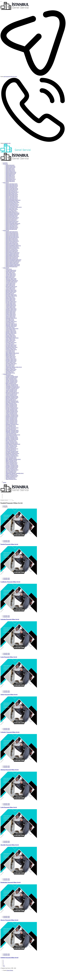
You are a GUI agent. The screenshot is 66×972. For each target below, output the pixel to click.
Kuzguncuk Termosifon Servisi (12, 455)
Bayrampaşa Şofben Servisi (11, 295)
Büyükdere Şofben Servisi (11, 360)
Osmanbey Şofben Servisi (11, 358)
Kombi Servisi (6, 230)
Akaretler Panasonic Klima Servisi (10, 845)
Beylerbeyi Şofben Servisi (11, 301)
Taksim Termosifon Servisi (11, 479)
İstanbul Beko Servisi (10, 168)
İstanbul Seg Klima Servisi (11, 220)
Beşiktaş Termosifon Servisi (11, 404)
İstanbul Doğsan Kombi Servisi (12, 246)
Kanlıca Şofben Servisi (10, 339)
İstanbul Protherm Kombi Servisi (12, 256)
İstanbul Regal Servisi (10, 177)
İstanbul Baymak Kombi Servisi (12, 237)
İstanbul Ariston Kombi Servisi (12, 235)
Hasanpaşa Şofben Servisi (11, 333)
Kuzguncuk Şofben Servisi (11, 349)
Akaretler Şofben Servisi (11, 274)
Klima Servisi (6, 182)
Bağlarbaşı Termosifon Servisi (12, 396)
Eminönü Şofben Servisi (11, 311)
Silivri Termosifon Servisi (11, 472)
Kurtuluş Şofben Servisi (10, 335)
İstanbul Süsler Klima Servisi (11, 222)
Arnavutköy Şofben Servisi (11, 281)
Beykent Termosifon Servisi (11, 405)
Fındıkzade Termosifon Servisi (12, 432)
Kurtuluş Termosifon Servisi (11, 441)
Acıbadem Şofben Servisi (11, 270)
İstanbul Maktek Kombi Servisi (12, 255)
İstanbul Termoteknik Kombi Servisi (13, 260)
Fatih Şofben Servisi (10, 319)
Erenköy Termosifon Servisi (11, 419)
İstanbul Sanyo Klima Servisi (12, 218)
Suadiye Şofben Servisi (10, 368)
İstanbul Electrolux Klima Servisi (12, 202)
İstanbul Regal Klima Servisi (11, 216)
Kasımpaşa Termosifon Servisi (12, 448)
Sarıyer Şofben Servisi (10, 364)
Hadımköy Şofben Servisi (11, 332)
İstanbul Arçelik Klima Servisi (12, 188)
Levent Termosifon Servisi (11, 456)
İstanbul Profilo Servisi (10, 176)
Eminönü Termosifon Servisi (11, 417)
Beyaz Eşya (5, 163)
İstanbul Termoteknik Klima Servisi (13, 223)
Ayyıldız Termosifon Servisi (11, 389)
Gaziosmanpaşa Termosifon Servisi (13, 434)
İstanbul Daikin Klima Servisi (12, 198)
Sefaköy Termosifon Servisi (11, 423)
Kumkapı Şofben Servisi (11, 348)
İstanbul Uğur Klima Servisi (11, 225)
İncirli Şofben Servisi (10, 322)
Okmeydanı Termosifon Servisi (12, 430)
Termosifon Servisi (7, 374)
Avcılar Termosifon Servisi (11, 395)
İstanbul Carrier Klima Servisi (12, 196)
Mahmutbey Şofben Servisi (11, 325)
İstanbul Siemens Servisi (11, 179)
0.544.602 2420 (7, 143)
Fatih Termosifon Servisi (11, 425)
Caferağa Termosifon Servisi (11, 410)
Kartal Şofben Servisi (10, 341)
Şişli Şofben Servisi (10, 371)
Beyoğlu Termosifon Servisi (11, 409)
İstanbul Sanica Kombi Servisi (12, 257)
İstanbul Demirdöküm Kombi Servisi (13, 245)
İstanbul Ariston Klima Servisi (12, 189)
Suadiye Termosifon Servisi (11, 474)
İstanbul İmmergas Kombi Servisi (12, 252)
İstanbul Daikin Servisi (10, 170)
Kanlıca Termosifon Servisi (11, 445)
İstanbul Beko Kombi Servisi (11, 238)
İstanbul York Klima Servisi (11, 229)
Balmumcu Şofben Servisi (11, 369)
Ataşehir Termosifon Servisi (11, 393)
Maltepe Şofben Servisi (10, 354)
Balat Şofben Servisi (10, 293)
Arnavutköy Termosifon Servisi (12, 388)
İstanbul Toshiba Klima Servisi (12, 224)
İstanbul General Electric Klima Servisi (14, 207)
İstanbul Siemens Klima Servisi (12, 221)
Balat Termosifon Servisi (11, 399)
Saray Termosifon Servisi (11, 449)
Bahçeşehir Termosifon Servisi (12, 397)
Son (4, 965)
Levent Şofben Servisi (10, 350)
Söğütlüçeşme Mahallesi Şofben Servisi (14, 367)
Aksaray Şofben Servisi (10, 276)
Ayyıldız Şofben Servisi (10, 283)
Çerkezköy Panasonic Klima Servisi (10, 732)
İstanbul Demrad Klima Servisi (12, 201)
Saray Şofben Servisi (10, 343)
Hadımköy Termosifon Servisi (12, 438)
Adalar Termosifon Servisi (11, 378)
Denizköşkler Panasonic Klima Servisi (10, 882)
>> (3, 964)
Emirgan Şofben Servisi (10, 312)
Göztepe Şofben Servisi (10, 329)
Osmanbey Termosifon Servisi (12, 465)
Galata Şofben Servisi (10, 327)
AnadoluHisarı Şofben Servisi (12, 280)
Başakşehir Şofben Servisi (11, 294)
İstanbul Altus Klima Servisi (11, 187)
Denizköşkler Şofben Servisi (11, 347)
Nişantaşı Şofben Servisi (11, 356)
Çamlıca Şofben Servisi (10, 307)
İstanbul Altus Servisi (10, 165)
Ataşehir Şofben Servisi (10, 287)
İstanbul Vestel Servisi (10, 181)
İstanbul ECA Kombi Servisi (11, 249)
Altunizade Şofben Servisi (11, 279)
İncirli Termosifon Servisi (11, 428)
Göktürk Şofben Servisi (10, 370)
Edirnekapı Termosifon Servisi (12, 416)
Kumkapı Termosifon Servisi (11, 454)
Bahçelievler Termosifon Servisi (12, 392)
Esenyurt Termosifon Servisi (11, 421)
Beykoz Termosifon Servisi (11, 406)
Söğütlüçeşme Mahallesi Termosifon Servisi (14, 473)
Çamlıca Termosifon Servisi (11, 413)
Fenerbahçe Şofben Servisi (11, 321)
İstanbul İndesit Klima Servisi (12, 209)
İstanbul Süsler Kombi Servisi (12, 258)
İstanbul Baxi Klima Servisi (11, 190)
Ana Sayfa (5, 162)
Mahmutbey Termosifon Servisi (12, 431)
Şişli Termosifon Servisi (10, 478)
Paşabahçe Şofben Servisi (11, 361)
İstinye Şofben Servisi (10, 334)
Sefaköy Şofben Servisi (10, 316)
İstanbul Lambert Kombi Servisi (12, 253)
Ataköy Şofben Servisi (10, 285)
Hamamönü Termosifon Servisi (12, 424)
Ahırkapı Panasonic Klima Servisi (9, 769)
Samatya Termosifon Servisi (11, 468)
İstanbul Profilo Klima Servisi (12, 215)
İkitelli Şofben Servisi (10, 277)
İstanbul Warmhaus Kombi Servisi (13, 265)
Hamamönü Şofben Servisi (11, 318)
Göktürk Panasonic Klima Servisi (9, 957)
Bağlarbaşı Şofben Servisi (11, 290)
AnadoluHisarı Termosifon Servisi (13, 386)
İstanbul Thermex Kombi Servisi (12, 262)
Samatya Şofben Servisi (10, 362)
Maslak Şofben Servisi (10, 355)
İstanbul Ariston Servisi (10, 167)
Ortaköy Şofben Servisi (10, 357)
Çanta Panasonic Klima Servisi (9, 657)
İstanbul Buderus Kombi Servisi (12, 241)
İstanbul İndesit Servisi (10, 174)
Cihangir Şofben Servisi (10, 306)
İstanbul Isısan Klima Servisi (11, 208)
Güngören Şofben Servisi (11, 330)
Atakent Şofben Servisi (10, 284)
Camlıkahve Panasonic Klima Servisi (10, 581)
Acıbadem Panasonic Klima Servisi (10, 619)
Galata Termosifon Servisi (11, 433)
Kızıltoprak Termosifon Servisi (12, 451)
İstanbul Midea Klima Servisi (12, 211)
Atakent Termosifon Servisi (11, 390)
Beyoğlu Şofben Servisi (10, 302)
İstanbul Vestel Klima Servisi (11, 228)
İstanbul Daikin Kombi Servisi (12, 243)
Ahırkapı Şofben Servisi (10, 273)
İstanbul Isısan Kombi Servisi (12, 251)
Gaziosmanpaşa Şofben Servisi (12, 328)
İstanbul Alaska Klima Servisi (12, 186)
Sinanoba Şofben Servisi (11, 271)
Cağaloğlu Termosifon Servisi (12, 411)
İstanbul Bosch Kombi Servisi (12, 239)
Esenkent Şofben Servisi (11, 314)
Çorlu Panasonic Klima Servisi (9, 807)
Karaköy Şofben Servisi (10, 340)
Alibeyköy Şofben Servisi (11, 278)
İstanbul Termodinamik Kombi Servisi (13, 259)
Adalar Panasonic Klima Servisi (9, 694)
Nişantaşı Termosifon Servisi (11, 462)
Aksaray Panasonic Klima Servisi (9, 920)
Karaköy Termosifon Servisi (11, 446)
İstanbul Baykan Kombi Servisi (12, 236)
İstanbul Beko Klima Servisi (11, 193)
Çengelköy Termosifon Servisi (12, 414)
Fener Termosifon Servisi (11, 426)
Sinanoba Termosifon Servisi (11, 377)
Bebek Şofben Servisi (10, 297)
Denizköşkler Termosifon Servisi (12, 453)
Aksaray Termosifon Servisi (11, 382)
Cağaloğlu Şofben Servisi (11, 305)
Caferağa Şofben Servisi (11, 304)
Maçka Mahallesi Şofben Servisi (12, 353)
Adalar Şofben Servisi (10, 272)
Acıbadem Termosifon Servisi (12, 376)
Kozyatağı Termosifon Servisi (12, 452)
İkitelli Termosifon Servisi (11, 383)
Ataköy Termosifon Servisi (11, 391)
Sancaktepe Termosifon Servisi (12, 469)
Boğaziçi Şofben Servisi (10, 292)
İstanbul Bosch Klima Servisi (12, 195)
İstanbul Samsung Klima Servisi (12, 217)
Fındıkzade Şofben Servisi (11, 326)
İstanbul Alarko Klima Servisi (12, 184)
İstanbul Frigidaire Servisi (11, 172)
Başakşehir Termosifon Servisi (12, 400)
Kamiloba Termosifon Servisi (12, 442)
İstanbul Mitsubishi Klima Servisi (12, 213)
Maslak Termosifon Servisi (11, 461)
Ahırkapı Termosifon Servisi (11, 379)
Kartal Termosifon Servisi (11, 447)
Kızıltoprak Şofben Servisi (11, 344)
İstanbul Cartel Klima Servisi (11, 197)
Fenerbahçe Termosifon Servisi (12, 427)
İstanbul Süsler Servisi (10, 180)
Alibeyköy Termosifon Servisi (12, 384)
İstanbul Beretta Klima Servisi (12, 194)
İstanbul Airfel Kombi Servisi (12, 231)
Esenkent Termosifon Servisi (11, 420)
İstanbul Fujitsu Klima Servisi (12, 206)
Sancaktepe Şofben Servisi (11, 363)
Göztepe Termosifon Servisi (11, 435)
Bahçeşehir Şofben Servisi (11, 291)
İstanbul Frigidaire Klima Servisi (12, 204)
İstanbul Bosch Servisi (10, 169)
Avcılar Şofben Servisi (10, 288)
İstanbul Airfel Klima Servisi (11, 183)
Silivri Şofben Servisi (10, 365)
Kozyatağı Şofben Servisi (11, 346)
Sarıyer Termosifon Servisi (11, 471)
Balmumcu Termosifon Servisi (12, 475)
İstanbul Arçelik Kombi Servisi (12, 234)
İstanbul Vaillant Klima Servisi (12, 227)
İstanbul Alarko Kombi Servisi (12, 232)
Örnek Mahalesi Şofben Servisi (12, 337)
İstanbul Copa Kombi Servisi (11, 242)
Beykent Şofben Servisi (10, 299)
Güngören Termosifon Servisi (12, 437)
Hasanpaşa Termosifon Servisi (12, 439)
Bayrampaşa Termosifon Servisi (12, 402)
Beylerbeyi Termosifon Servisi (12, 407)
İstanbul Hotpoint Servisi (11, 173)
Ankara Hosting (10, 970)
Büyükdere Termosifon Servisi (12, 466)
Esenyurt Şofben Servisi (10, 315)
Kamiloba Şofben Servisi (11, 336)
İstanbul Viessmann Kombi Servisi (13, 264)
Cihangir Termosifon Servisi (11, 412)
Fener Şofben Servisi (10, 320)
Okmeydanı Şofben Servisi (11, 323)
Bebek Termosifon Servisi (11, 403)
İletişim (4, 482)
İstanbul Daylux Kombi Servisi (12, 244)
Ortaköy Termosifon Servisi (11, 464)
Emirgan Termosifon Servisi (11, 418)
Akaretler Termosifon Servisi (11, 381)
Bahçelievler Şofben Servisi (11, 286)
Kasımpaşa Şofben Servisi (11, 342)
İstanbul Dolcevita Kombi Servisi (12, 248)
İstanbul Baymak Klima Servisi (12, 191)
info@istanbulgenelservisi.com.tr (10, 76)
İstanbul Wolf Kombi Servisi (11, 266)
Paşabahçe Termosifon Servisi (12, 467)
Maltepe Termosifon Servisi (11, 460)
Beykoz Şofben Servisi (10, 300)
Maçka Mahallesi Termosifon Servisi (13, 459)
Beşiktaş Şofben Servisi (10, 298)
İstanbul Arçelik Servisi (10, 166)
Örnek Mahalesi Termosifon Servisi (13, 444)
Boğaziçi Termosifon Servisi (11, 398)
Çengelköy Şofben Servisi (11, 308)
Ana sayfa (5, 505)
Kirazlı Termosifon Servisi (11, 458)
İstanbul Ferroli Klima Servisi (12, 203)
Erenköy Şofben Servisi (10, 313)
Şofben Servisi (6, 267)
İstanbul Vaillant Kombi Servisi (12, 263)
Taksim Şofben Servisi (10, 372)
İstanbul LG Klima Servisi (11, 210)
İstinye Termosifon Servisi (11, 440)
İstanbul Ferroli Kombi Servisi (12, 250)
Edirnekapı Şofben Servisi (11, 309)
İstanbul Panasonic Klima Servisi (12, 214)
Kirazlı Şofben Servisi (10, 351)
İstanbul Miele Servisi (10, 175)
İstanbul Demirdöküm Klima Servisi (13, 200)
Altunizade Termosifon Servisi (12, 385)
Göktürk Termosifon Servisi (11, 476)
